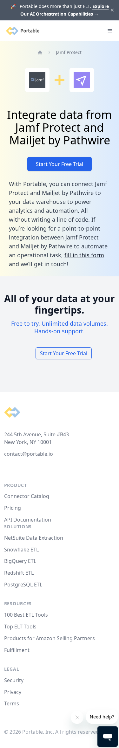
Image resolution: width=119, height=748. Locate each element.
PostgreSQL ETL (23, 584)
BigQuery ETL (20, 561)
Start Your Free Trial (59, 164)
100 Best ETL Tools (26, 614)
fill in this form (84, 255)
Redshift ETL (19, 572)
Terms (11, 703)
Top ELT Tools (20, 626)
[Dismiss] (112, 10)
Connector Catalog (26, 496)
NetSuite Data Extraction (33, 537)
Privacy (12, 692)
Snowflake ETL (21, 549)
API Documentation (27, 519)
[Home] (40, 52)
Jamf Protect (69, 52)
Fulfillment (17, 650)
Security (13, 680)
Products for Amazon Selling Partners (49, 638)
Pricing (12, 507)
